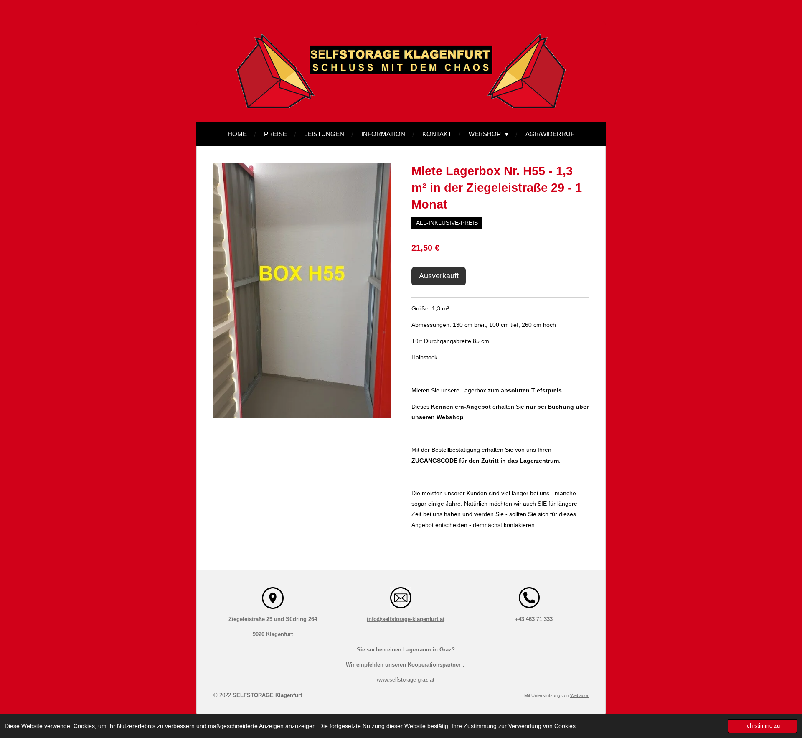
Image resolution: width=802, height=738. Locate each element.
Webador (579, 695)
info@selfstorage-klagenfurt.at (405, 619)
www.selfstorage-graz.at (405, 680)
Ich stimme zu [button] (762, 726)
